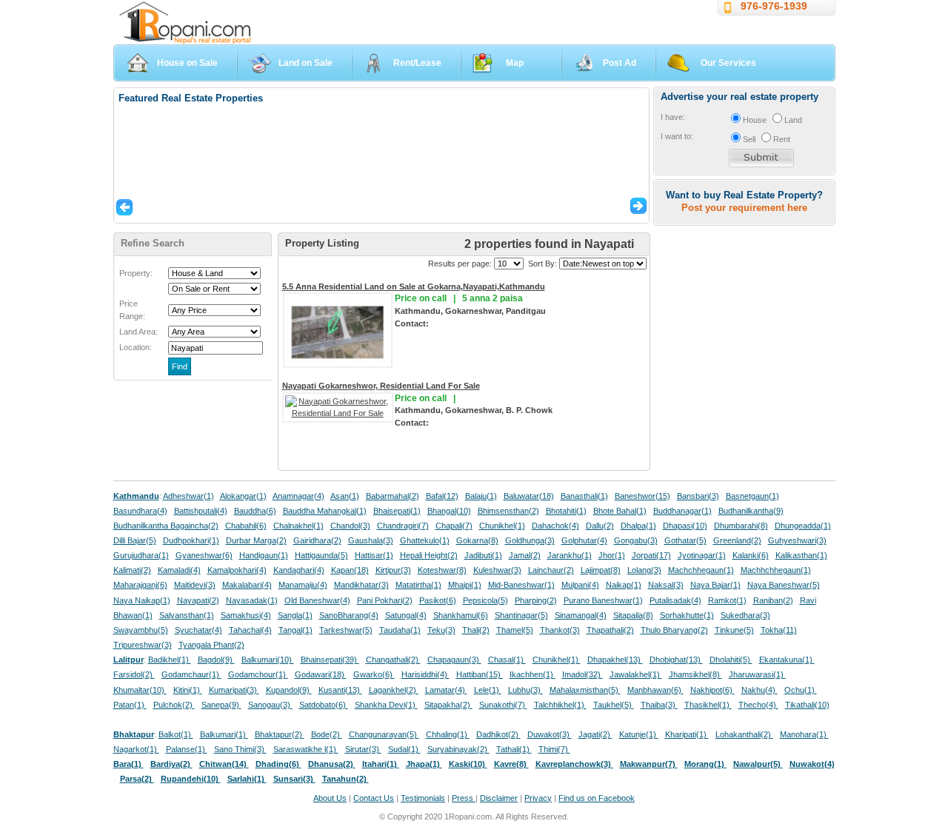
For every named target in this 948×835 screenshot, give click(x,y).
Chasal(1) (507, 659)
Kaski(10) (468, 763)
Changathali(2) (393, 659)
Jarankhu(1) (569, 555)
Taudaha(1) (400, 630)
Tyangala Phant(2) (211, 644)
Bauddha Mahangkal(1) (325, 510)
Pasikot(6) (437, 600)
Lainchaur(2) (551, 570)
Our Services (728, 63)
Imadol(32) (582, 674)
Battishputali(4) (200, 510)
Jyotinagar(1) (702, 555)
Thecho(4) (758, 704)
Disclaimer (499, 798)
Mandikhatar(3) (361, 584)
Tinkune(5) (734, 630)
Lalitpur (128, 659)
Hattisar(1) (374, 555)
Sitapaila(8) (633, 615)
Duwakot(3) (549, 734)
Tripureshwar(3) (142, 644)
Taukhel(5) (613, 704)
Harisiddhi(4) (425, 674)
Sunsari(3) (294, 778)
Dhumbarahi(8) (741, 525)
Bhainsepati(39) (330, 659)
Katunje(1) (638, 734)
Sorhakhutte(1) (687, 615)
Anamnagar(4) (298, 496)
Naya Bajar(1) (715, 584)
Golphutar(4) (584, 540)
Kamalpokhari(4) (237, 570)
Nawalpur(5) (758, 763)
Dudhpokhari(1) (191, 540)
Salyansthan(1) (186, 615)
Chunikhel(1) (502, 525)
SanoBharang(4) (348, 615)
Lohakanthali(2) (744, 734)
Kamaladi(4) (179, 570)
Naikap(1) (623, 584)
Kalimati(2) (132, 570)
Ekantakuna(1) (787, 659)
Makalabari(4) (247, 584)
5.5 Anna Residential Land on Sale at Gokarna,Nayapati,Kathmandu (413, 286)
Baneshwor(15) (642, 496)
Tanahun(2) (345, 778)
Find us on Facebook (596, 798)
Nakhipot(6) (712, 689)
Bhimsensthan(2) (508, 510)
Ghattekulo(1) (425, 540)
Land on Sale (305, 63)
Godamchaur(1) (191, 674)
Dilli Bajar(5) (134, 540)
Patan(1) (130, 704)
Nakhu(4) (759, 689)
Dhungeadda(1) (803, 525)
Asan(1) (344, 496)
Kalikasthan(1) (801, 555)
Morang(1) (705, 763)
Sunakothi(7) (503, 704)
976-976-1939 (774, 6)
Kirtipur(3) (393, 570)
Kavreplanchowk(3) (574, 763)
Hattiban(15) (479, 674)
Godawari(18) (321, 674)
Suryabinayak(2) (458, 749)
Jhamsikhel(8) (695, 674)
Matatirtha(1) (418, 584)
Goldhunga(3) (530, 540)
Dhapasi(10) (685, 525)
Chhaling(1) (448, 734)
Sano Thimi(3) (240, 749)
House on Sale (187, 63)
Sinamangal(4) (581, 615)
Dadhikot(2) (498, 734)
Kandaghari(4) (298, 570)
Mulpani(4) (580, 584)
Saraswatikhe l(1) (305, 749)
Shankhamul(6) (460, 615)
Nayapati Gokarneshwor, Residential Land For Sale (381, 385)
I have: (673, 117)
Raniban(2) (773, 600)
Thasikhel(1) (708, 704)
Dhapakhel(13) (615, 659)
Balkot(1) (175, 734)
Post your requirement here (744, 207)
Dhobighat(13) (676, 659)
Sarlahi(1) (247, 778)
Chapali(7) (454, 525)
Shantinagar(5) (521, 615)
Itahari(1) (380, 763)
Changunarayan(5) (384, 734)
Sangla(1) (295, 615)
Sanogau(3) (270, 704)
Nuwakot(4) (812, 763)
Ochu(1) (800, 689)
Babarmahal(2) (392, 496)
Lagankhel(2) (393, 689)
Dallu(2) (600, 525)
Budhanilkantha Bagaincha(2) (165, 525)
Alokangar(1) (243, 496)
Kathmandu (136, 496)
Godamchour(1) (258, 674)
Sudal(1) (404, 749)
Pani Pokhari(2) (385, 600)
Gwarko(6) (374, 674)
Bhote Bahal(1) (620, 510)
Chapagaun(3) (454, 659)
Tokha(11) (779, 630)
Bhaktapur (133, 734)
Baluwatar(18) (529, 496)
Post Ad (619, 63)
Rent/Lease (417, 63)
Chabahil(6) (246, 525)
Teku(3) (441, 630)
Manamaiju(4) (302, 584)
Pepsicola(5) (485, 600)
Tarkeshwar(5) (346, 630)
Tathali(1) (514, 749)
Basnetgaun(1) (752, 496)
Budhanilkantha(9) (751, 510)
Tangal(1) (295, 630)
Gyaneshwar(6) (204, 555)
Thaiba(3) (659, 704)
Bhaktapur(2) (279, 734)
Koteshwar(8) (442, 570)
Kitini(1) (187, 689)
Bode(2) (326, 734)
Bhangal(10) (449, 510)
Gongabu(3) (636, 540)
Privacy (538, 798)
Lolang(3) (644, 570)
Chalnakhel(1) (298, 525)
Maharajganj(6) (140, 584)
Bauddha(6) (255, 510)
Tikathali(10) (807, 704)
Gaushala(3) (370, 540)
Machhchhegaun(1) (776, 570)
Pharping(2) (536, 600)
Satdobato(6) (323, 704)
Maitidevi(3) (195, 584)
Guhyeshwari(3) (797, 540)
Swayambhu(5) (140, 630)
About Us (330, 798)
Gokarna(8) (477, 540)
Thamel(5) (514, 630)
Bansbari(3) (698, 496)
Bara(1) (128, 763)
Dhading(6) (278, 763)
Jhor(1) (611, 555)
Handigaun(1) (263, 555)
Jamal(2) (525, 555)
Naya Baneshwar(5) (783, 584)
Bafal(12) (442, 496)
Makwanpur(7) (649, 763)
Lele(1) (487, 689)
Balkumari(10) (267, 659)
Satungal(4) (406, 615)
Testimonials (423, 798)
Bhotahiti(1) (566, 510)
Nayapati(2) (198, 600)
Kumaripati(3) (234, 689)
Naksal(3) (666, 584)
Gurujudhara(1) (141, 555)
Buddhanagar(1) (682, 510)
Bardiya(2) (171, 763)
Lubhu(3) (525, 689)
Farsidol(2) (134, 674)
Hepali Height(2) (429, 555)
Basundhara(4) (140, 510)
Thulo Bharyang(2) (674, 630)
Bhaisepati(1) (397, 510)
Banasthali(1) (584, 496)
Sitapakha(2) (448, 704)
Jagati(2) (595, 734)
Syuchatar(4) (198, 630)
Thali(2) (476, 630)
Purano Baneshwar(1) (603, 600)
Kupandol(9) (289, 689)
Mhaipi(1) (464, 584)
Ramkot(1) (727, 600)
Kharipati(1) (687, 734)
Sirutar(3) (363, 749)
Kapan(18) (350, 570)
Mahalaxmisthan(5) (585, 689)
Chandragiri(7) (403, 525)
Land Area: (138, 331)
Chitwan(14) (224, 763)
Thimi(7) (554, 749)
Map (515, 63)
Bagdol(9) (216, 659)
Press (463, 798)
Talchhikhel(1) (560, 704)
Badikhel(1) (169, 659)
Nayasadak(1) (252, 600)
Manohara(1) (804, 734)
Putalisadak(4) (675, 600)
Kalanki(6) (750, 555)
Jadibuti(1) (483, 555)
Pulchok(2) (174, 704)
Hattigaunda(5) (321, 555)
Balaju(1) (481, 496)
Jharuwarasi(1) (757, 674)
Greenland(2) (737, 540)
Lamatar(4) (446, 689)
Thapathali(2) (610, 630)
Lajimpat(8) (601, 570)
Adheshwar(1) (188, 496)
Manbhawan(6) (655, 689)
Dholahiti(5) (731, 659)
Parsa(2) (137, 778)
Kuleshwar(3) (497, 570)
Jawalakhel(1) (636, 674)
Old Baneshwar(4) (317, 600)
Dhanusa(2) (332, 763)
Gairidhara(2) (317, 540)
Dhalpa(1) (638, 525)
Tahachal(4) (250, 630)
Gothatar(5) (685, 540)
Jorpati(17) (651, 555)
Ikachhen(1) (532, 674)
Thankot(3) (560, 630)
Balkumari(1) (224, 734)
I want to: (677, 136)
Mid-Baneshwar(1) (521, 584)
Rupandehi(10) (191, 778)
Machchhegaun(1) (701, 570)
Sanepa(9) (221, 704)
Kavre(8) (511, 763)
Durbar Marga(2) (256, 540)
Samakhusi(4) (246, 615)
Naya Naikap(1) (141, 600)
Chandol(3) (350, 525)
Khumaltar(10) (140, 689)
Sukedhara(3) (745, 615)
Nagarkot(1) (136, 749)
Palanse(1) (186, 749)
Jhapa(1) (424, 763)
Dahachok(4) (555, 525)
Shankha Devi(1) (386, 704)
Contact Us (373, 798)
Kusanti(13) (340, 689)
